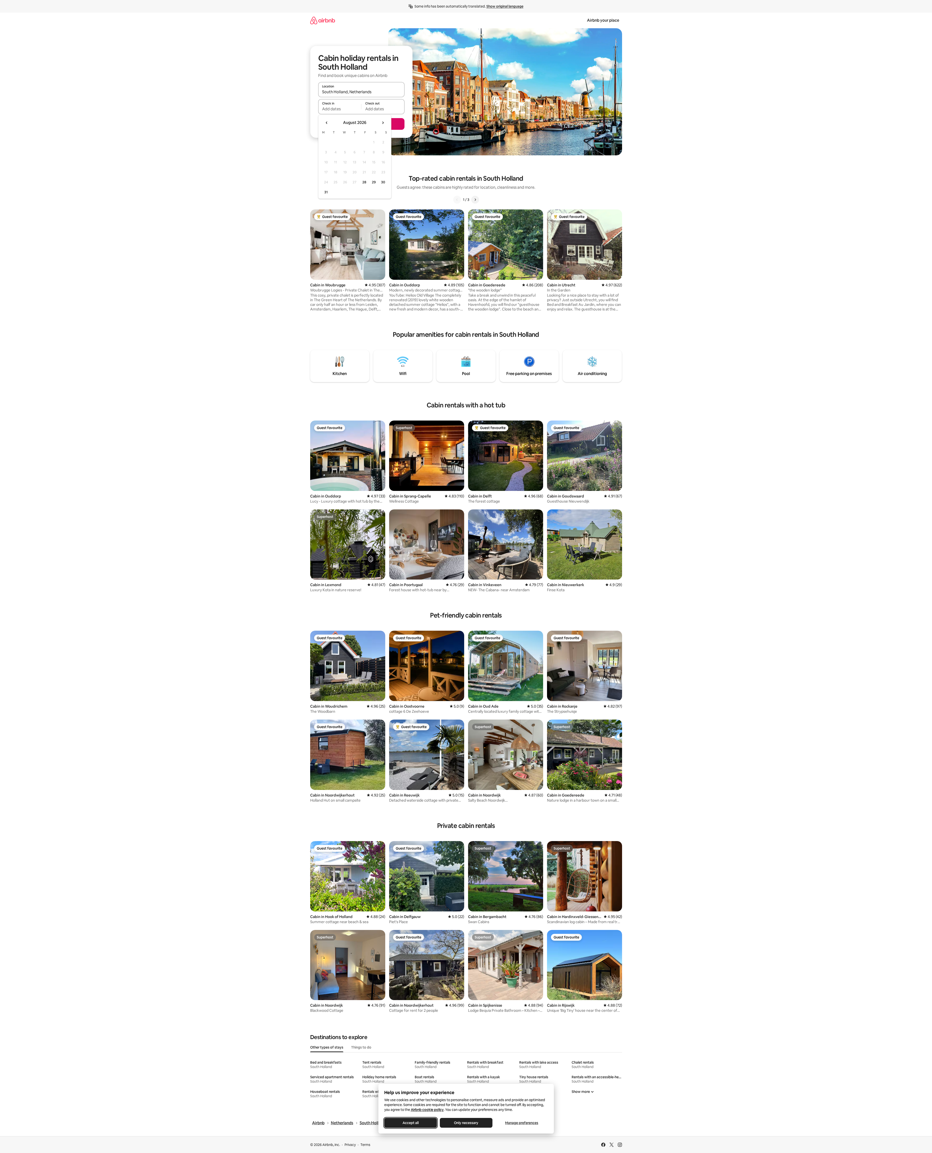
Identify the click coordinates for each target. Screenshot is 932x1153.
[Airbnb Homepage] (322, 20)
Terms (365, 1145)
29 (374, 182)
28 (364, 182)
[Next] (475, 200)
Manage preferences (521, 1123)
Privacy (350, 1145)
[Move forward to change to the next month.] (382, 122)
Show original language (504, 6)
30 (383, 182)
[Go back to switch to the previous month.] (326, 122)
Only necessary (466, 1123)
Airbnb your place (603, 20)
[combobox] (361, 92)
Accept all (411, 1123)
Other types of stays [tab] (326, 1047)
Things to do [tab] (361, 1047)
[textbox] (339, 109)
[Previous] (457, 200)
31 (326, 192)
